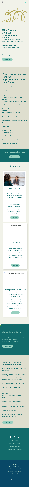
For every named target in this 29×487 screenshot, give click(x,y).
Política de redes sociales (14, 471)
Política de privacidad (15, 469)
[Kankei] (4, 2)
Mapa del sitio (14, 473)
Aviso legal (14, 464)
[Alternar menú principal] (25, 2)
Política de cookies (14, 466)
